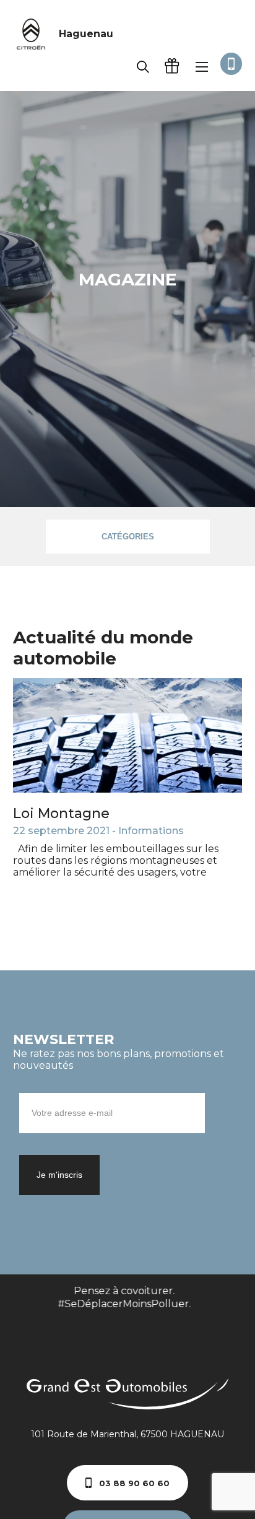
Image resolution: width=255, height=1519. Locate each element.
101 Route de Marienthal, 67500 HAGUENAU (127, 1434)
